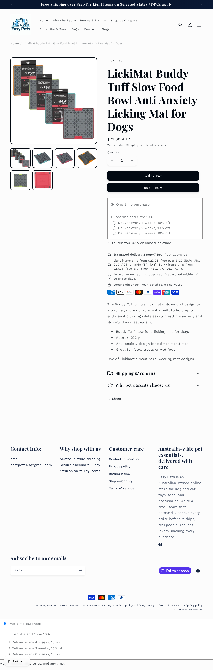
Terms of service (121, 488)
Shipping (132, 145)
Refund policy (119, 473)
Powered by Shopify (98, 605)
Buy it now (153, 188)
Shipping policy (121, 481)
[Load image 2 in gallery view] (42, 158)
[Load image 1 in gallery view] (20, 158)
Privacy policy (119, 466)
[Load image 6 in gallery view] (42, 180)
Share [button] (116, 398)
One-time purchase (24, 624)
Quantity (113, 152)
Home (14, 43)
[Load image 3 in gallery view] (65, 158)
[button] (64, 20)
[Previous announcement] (11, 4)
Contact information (190, 609)
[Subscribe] (80, 570)
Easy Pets (53, 605)
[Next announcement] (201, 4)
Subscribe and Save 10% (28, 634)
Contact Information (125, 459)
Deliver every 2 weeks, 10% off (37, 648)
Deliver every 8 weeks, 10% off (37, 654)
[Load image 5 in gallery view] (20, 180)
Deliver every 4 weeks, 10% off (37, 642)
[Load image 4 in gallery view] (87, 158)
